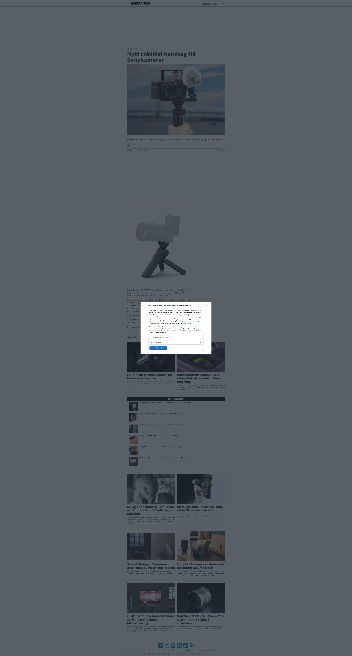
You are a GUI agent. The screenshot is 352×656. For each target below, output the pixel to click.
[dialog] (176, 328)
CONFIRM (158, 347)
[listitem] (176, 337)
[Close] (207, 306)
